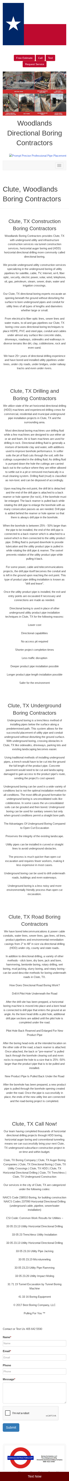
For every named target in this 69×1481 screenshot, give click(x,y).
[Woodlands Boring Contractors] (34, 1458)
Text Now (34, 1476)
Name (7, 1337)
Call (40, 57)
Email (7, 1351)
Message (9, 1379)
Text (50, 57)
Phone (7, 1365)
